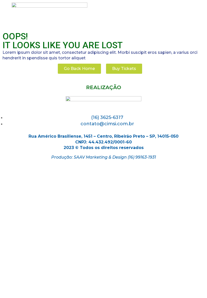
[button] (79, 69)
